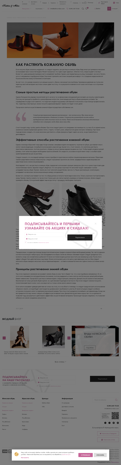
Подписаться (80, 238)
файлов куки (66, 454)
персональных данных (44, 242)
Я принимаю (85, 455)
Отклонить (100, 455)
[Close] (95, 223)
